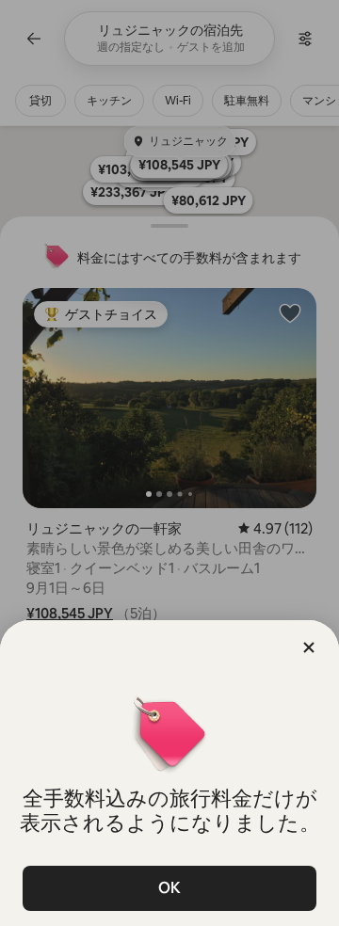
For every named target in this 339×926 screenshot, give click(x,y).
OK (169, 888)
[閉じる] (308, 647)
